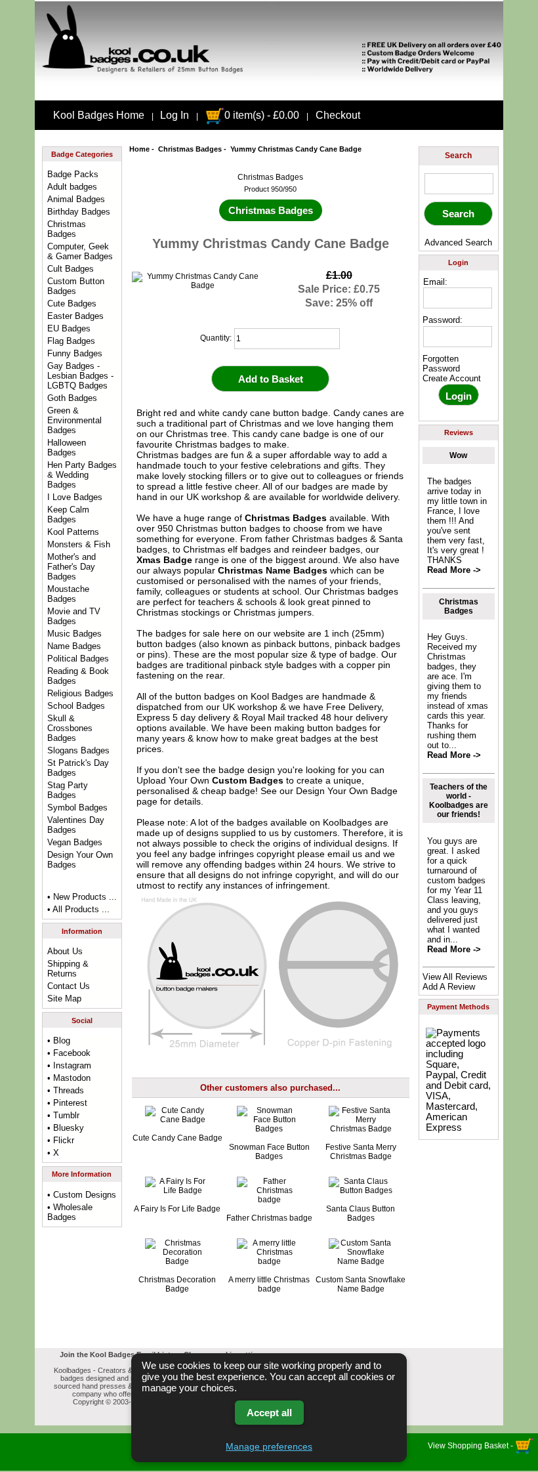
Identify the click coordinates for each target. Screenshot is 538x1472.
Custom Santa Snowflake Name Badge (360, 1284)
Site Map (64, 998)
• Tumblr (63, 1115)
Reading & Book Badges (78, 676)
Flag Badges (71, 341)
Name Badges (74, 646)
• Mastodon (69, 1078)
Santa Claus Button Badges (360, 1213)
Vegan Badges (74, 842)
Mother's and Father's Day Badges (71, 566)
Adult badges (72, 187)
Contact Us (68, 986)
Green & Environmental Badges (74, 420)
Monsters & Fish (78, 544)
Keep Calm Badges (68, 514)
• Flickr (60, 1140)
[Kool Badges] (269, 89)
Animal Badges (76, 199)
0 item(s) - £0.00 (261, 115)
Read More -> (454, 570)
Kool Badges (277, 696)
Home (139, 149)
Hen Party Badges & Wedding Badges (82, 475)
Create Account (452, 378)
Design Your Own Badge (347, 791)
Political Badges (78, 658)
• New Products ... (82, 897)
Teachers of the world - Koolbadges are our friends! (458, 800)
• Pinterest (67, 1103)
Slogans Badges (78, 750)
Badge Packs (72, 174)
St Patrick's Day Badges (78, 768)
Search (458, 155)
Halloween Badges (66, 447)
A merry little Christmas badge (269, 1284)
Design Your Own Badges (80, 860)
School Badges (76, 706)
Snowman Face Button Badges (269, 1152)
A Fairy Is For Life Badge (177, 1208)
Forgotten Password (441, 363)
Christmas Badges (190, 149)
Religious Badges (80, 693)
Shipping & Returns (68, 968)
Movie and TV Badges (73, 616)
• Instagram (69, 1065)
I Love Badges (74, 497)
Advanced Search (458, 242)
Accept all (269, 1412)
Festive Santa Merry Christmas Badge (360, 1152)
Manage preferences (269, 1446)
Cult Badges (70, 269)
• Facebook (69, 1053)
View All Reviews (455, 977)
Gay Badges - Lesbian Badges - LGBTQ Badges (80, 375)
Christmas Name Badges (272, 570)
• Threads (65, 1090)
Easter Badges (75, 316)
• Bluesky (65, 1128)
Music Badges (74, 634)
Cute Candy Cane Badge (177, 1138)
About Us (65, 951)
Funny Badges (74, 353)
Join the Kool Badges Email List (115, 1354)
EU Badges (69, 328)
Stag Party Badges (67, 790)
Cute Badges (71, 303)
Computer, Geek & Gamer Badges (80, 251)
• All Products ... (78, 909)
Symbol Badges (77, 807)
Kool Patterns (73, 532)
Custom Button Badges (75, 286)
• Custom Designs (81, 1195)
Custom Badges (247, 780)
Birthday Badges (78, 212)
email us (344, 854)
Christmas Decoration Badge (177, 1284)
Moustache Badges (68, 594)
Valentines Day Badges (75, 825)
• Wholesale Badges (70, 1212)
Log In (174, 115)
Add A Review (449, 987)
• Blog (58, 1040)
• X (53, 1153)
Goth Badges (72, 398)
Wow (458, 455)
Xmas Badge (164, 560)
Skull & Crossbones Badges (70, 728)
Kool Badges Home (98, 115)
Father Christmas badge (269, 1218)
